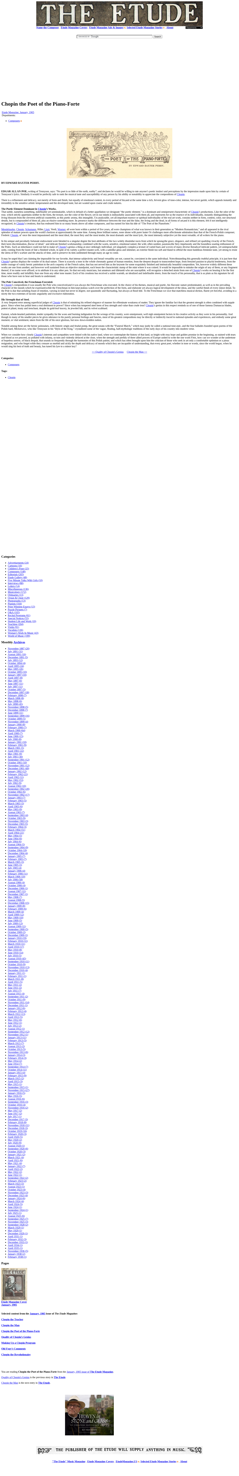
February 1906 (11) (18, 873)
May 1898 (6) (15, 701)
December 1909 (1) (18, 935)
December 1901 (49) (18, 768)
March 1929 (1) (16, 1227)
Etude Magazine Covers (74, 27)
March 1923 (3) (16, 1183)
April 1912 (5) (15, 1017)
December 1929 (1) (18, 1233)
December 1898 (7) (18, 710)
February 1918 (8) (17, 1122)
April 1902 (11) (16, 777)
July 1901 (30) (15, 756)
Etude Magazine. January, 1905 (18, 112)
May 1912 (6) (15, 1020)
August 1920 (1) (16, 1145)
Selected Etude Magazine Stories (144, 27)
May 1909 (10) (15, 917)
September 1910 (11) (18, 961)
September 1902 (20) (18, 789)
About (169, 27)
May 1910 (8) (15, 949)
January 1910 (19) (17, 938)
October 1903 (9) (17, 818)
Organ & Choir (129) (19, 597)
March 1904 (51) (16, 830)
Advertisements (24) (18, 562)
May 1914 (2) (15, 1061)
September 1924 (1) (18, 1210)
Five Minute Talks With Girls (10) (25, 580)
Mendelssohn (8, 229)
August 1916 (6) (16, 1099)
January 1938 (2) (16, 1254)
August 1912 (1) (16, 1028)
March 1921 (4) (16, 1157)
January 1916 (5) (16, 1093)
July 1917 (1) (14, 1116)
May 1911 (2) (15, 985)
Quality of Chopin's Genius (15, 1377)
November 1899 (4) (18, 721)
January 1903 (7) (16, 797)
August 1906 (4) (16, 882)
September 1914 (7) (18, 1066)
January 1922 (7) (16, 1166)
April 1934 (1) (15, 1245)
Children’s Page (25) (18, 568)
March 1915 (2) (16, 1078)
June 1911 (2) (15, 987)
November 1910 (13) (18, 967)
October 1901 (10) (17, 762)
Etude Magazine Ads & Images (106, 27)
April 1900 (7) (15, 733)
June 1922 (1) (15, 1175)
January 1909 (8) (16, 906)
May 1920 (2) (15, 1140)
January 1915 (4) (16, 1072)
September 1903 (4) (18, 815)
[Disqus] (119, 428)
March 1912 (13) (16, 1014)
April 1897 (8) (15, 677)
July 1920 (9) (14, 1142)
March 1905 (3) (16, 862)
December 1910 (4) (18, 970)
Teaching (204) (15, 624)
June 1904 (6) (15, 838)
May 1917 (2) (15, 1110)
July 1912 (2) (14, 1025)
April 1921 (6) (15, 1160)
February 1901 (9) (17, 745)
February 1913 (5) (17, 1040)
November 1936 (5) (18, 1251)
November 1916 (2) (18, 1107)
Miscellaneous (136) (18, 589)
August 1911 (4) (16, 993)
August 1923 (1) (16, 1186)
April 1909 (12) (16, 914)
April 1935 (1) (15, 1248)
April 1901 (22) (16, 751)
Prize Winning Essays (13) (21, 606)
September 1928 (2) (18, 1224)
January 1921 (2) (16, 1154)
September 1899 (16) (18, 715)
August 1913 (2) (16, 1046)
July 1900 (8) (14, 739)
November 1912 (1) (18, 1034)
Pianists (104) (15, 603)
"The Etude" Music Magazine (68, 1461)
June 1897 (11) (15, 683)
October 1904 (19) (17, 850)
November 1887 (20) (18, 648)
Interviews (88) (15, 583)
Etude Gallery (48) (17, 577)
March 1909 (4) (16, 911)
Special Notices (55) (18, 618)
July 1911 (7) (14, 990)
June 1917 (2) (15, 1113)
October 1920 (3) (17, 1151)
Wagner (61, 229)
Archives (19, 642)
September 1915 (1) (18, 1087)
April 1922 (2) (15, 1169)
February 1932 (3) (17, 1239)
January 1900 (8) (16, 724)
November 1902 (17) (18, 794)
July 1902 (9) (14, 783)
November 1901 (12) (18, 765)
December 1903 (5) (18, 824)
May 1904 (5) (15, 835)
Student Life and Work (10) (22, 621)
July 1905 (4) (14, 868)
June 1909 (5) (15, 920)
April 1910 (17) (16, 946)
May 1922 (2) (15, 1172)
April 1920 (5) (15, 1137)
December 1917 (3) (18, 1119)
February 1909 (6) (17, 908)
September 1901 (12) (18, 759)
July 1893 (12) (15, 660)
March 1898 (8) (16, 698)
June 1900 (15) (15, 736)
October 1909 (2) (17, 932)
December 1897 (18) (18, 692)
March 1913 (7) (16, 1043)
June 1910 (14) (15, 952)
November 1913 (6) (18, 1052)
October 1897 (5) (17, 689)
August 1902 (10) (17, 786)
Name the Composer (47, 27)
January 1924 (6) (16, 1198)
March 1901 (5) (16, 748)
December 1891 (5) (18, 657)
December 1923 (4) (18, 1195)
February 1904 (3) (17, 827)
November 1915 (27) (18, 1090)
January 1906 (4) (16, 870)
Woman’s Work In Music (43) (23, 633)
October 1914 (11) (17, 1069)
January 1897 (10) (17, 674)
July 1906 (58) (15, 879)
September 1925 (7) (18, 1218)
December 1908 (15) (18, 903)
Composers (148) (17, 571)
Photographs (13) (17, 600)
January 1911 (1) (16, 973)
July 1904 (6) (14, 841)
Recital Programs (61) (19, 615)
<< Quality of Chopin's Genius (108, 351)
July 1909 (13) (15, 923)
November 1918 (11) (18, 1125)
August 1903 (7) (16, 812)
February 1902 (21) (18, 774)
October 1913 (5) (17, 1049)
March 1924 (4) (16, 1201)
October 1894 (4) (17, 663)
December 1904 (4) (18, 853)
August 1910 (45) (17, 958)
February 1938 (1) (17, 1257)
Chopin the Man (9, 1382)
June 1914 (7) (15, 1063)
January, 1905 (37, 1313)
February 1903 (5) (17, 800)
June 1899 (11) (15, 713)
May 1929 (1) (15, 1230)
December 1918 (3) (18, 1128)
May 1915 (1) (15, 1084)
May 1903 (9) (15, 809)
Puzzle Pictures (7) (17, 609)
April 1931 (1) (15, 1236)
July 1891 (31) (15, 651)
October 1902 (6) (17, 791)
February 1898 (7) (17, 695)
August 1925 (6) (16, 1216)
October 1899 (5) (17, 718)
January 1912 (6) (16, 1008)
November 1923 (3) (18, 1192)
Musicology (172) (17, 592)
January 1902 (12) (17, 771)
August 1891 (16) (17, 654)
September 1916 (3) (18, 1102)
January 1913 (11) (17, 1037)
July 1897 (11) (15, 686)
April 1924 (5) (15, 1204)
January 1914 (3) (16, 1055)
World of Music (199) (19, 635)
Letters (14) (14, 586)
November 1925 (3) (18, 1221)
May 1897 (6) (15, 680)
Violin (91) (13, 627)
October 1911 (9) (16, 999)
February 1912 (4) (17, 1011)
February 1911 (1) (17, 976)
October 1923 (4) (17, 1189)
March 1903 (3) (16, 803)
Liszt (46, 229)
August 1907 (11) (17, 891)
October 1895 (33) (17, 672)
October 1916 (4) (17, 1104)
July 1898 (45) (15, 704)
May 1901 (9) (15, 753)
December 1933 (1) (18, 1242)
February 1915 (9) (17, 1075)
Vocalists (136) (15, 630)
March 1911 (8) (16, 979)
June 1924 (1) (15, 1207)
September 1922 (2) (18, 1178)
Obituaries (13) (15, 595)
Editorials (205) (16, 574)
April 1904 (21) (16, 832)
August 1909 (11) (17, 926)
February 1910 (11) (18, 941)
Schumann (30, 229)
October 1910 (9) (17, 964)
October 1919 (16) (17, 1131)
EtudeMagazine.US (126, 1461)
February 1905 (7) (17, 859)
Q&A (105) (14, 612)
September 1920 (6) (18, 1148)
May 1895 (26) (15, 669)
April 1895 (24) (16, 666)
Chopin (181, 194)
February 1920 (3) (17, 1134)
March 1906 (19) (16, 876)
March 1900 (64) (16, 730)
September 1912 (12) (18, 1031)
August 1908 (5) (16, 900)
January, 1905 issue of (90, 1371)
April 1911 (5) (15, 982)
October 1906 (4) (17, 885)
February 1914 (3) (17, 1058)
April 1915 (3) (15, 1081)
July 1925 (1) (14, 1213)
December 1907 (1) (18, 894)
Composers (14, 120)
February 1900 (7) (17, 727)
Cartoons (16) (15, 565)
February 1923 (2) (17, 1180)
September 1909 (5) (18, 929)
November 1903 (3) (18, 821)
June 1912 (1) (15, 1023)
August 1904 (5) (16, 844)
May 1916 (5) (15, 1096)
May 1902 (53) (15, 780)
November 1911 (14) (18, 1002)
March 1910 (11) (16, 944)
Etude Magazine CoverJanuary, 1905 (14, 1303)
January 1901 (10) (17, 742)
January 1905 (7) (16, 856)
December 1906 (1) (18, 888)
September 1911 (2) (18, 996)
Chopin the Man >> (137, 351)
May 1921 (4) (15, 1163)
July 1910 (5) (14, 955)
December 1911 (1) (18, 1005)
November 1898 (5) (18, 707)
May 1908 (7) (15, 897)
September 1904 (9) (18, 847)
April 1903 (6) (15, 806)
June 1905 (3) (15, 865)
